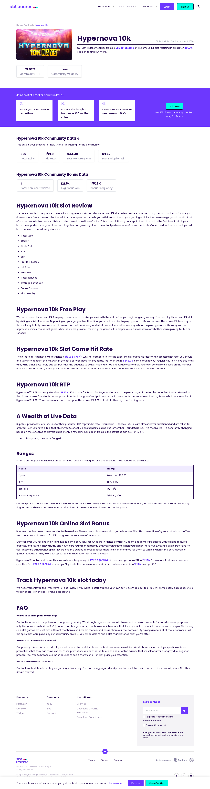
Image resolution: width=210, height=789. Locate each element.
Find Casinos (126, 6)
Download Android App (90, 717)
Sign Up (185, 6)
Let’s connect (151, 702)
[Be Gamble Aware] (163, 760)
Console (21, 708)
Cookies (118, 760)
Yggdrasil (28, 25)
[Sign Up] (184, 710)
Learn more (116, 783)
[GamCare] (180, 760)
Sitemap (81, 704)
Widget (20, 713)
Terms (91, 760)
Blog (49, 708)
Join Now (174, 106)
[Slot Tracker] (52, 6)
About (50, 704)
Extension (21, 704)
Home (19, 25)
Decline (135, 783)
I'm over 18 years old (156, 725)
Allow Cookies (156, 783)
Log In (167, 6)
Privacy (104, 760)
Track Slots (104, 6)
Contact (51, 713)
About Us (148, 6)
